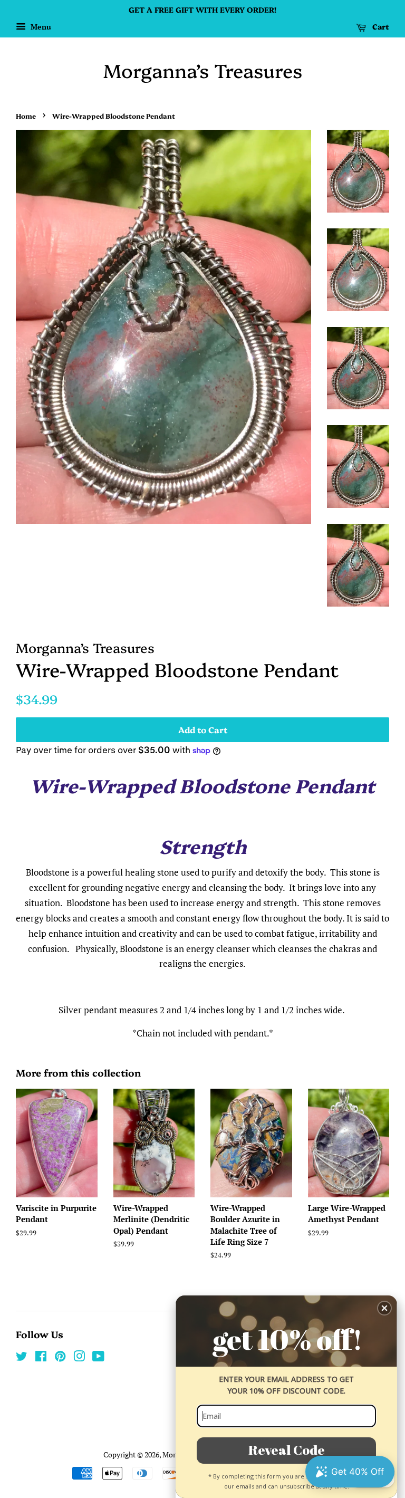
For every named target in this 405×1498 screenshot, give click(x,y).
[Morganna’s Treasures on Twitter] (21, 1358)
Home (26, 115)
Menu (39, 27)
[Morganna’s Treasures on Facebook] (41, 1358)
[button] (384, 1308)
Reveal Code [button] (286, 1449)
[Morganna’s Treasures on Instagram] (79, 1358)
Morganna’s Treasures (202, 70)
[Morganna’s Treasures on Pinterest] (60, 1358)
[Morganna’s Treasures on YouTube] (98, 1358)
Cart (379, 26)
